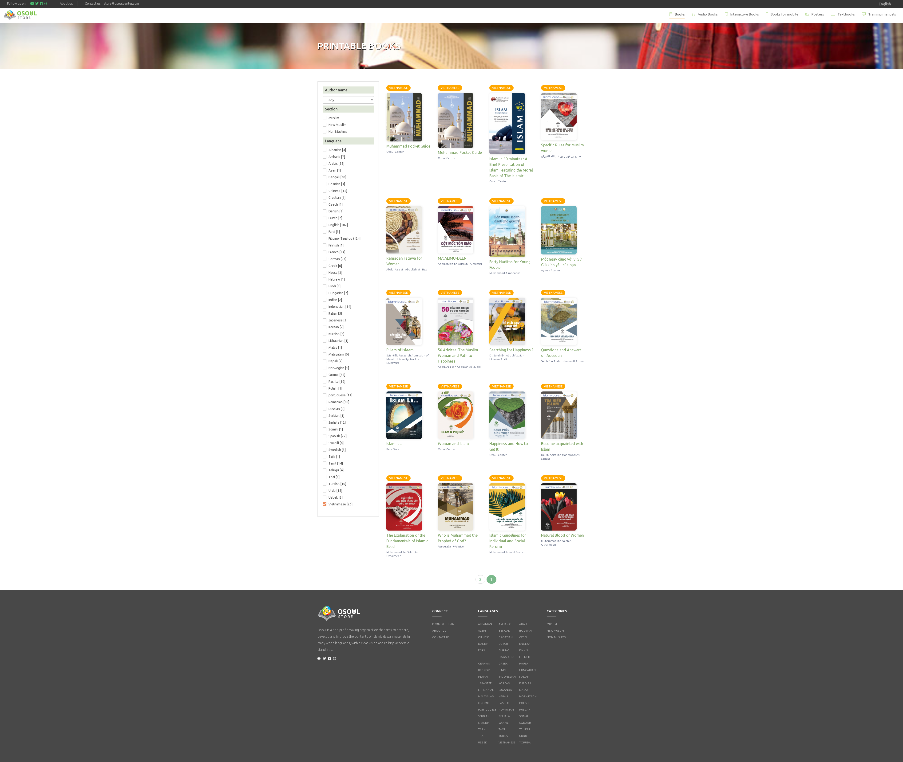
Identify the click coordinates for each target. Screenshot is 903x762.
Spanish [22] (338, 436)
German (484, 663)
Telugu (524, 729)
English (525, 643)
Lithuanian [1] (338, 341)
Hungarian (527, 670)
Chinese (483, 637)
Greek (503, 663)
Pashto (504, 702)
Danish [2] (336, 211)
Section (331, 109)
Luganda (505, 689)
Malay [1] (335, 347)
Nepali (503, 696)
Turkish (504, 735)
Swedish (525, 722)
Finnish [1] (336, 245)
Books (680, 14)
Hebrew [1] (337, 279)
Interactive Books (744, 14)
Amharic (505, 623)
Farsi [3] (334, 232)
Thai (481, 735)
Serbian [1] (336, 416)
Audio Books (708, 14)
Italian (524, 676)
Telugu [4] (336, 470)
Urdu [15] (335, 490)
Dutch (503, 643)
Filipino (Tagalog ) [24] (344, 238)
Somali (524, 716)
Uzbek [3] (336, 497)
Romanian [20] (339, 402)
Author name (336, 90)
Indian (483, 676)
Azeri (482, 630)
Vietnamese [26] (340, 504)
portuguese (487, 709)
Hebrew (484, 670)
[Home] (20, 15)
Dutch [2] (335, 218)
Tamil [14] (336, 463)
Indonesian (507, 676)
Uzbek (482, 742)
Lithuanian (486, 689)
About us (66, 3)
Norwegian (528, 696)
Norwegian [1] (339, 368)
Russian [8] (337, 409)
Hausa (523, 663)
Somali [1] (336, 429)
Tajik (481, 729)
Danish (483, 643)
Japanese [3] (338, 320)
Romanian (506, 709)
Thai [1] (334, 477)
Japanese (485, 683)
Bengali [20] (337, 177)
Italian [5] (335, 313)
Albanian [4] (337, 150)
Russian (525, 709)
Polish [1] (335, 388)
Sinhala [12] (337, 422)
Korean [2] (336, 327)
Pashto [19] (337, 381)
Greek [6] (335, 266)
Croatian (506, 637)
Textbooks (846, 14)
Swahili (504, 722)
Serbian (484, 716)
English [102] (338, 225)
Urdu (523, 735)
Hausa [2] (335, 272)
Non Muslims (338, 131)
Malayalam (486, 696)
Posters (817, 14)
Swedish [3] (337, 450)
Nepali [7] (335, 361)
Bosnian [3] (337, 184)
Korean (504, 683)
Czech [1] (336, 204)
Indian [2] (335, 300)
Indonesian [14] (340, 307)
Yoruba (525, 742)
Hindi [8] (335, 286)
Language (333, 141)
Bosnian (525, 630)
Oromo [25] (337, 375)
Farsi (481, 650)
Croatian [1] (337, 197)
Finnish (524, 650)
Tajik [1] (334, 456)
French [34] (337, 252)
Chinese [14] (338, 191)
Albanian (485, 623)
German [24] (337, 259)
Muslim (552, 623)
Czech (523, 637)
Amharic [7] (337, 157)
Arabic (524, 623)
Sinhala (504, 716)
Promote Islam (443, 623)
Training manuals (882, 14)
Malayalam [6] (339, 354)
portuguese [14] (340, 395)
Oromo (483, 702)
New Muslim (337, 125)
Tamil (502, 729)
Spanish (483, 722)
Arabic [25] (336, 163)
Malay (523, 689)
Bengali (504, 630)
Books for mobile (784, 14)
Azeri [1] (335, 170)
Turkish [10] (337, 484)
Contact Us (440, 637)
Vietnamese (507, 742)
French (524, 656)
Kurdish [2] (336, 334)
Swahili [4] (336, 443)
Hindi (502, 670)
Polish (524, 702)
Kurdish (525, 683)
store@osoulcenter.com (121, 3)
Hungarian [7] (338, 293)
